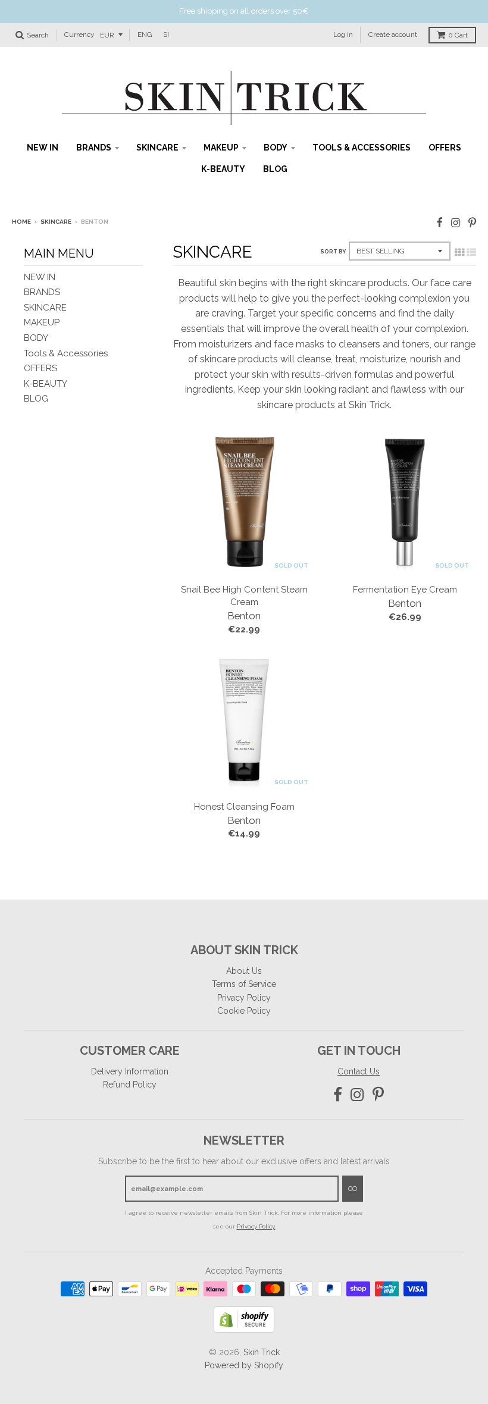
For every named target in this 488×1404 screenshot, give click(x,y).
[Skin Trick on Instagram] (455, 222)
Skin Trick (261, 1352)
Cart (458, 35)
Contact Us (358, 1071)
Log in (343, 34)
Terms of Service (244, 984)
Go (352, 1189)
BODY (275, 147)
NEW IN (42, 147)
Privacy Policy (244, 997)
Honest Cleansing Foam (244, 806)
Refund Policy (130, 1084)
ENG (144, 34)
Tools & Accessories (361, 147)
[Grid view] (459, 252)
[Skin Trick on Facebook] (439, 222)
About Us (244, 971)
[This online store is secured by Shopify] (244, 1329)
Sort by (333, 252)
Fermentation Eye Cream (405, 589)
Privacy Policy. (256, 1226)
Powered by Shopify (244, 1365)
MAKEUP (221, 147)
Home (21, 221)
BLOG (275, 169)
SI (166, 34)
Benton (244, 616)
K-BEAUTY (223, 169)
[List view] (471, 252)
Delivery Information (129, 1071)
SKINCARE (157, 147)
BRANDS (93, 147)
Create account (392, 34)
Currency (79, 34)
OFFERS (444, 147)
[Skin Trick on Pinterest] (472, 222)
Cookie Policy (244, 1011)
